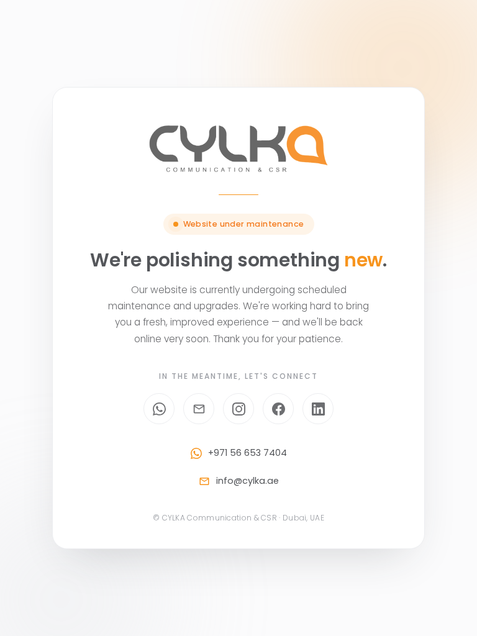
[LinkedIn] (318, 408)
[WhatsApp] (159, 408)
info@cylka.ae (247, 481)
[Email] (198, 408)
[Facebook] (278, 408)
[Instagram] (238, 408)
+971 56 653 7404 (247, 453)
